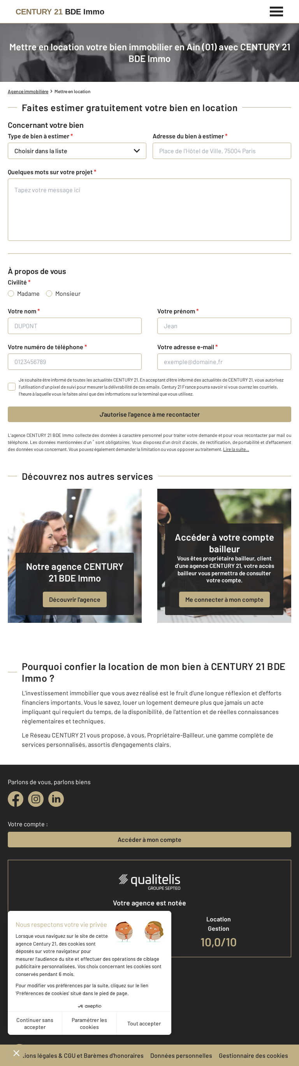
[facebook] (15, 799)
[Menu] (276, 10)
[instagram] (36, 799)
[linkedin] (56, 799)
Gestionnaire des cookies (253, 1055)
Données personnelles (181, 1055)
